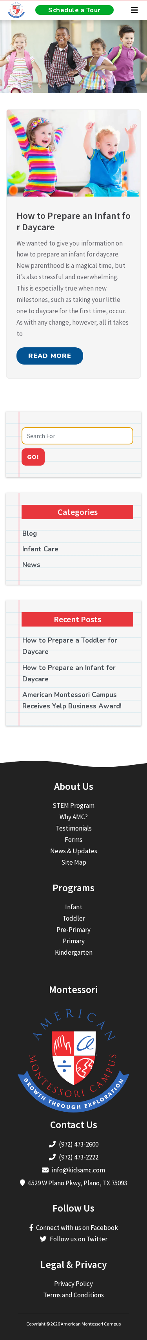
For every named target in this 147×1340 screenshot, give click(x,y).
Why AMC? (74, 817)
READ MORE (49, 356)
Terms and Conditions (73, 1295)
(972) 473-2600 (78, 1144)
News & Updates (73, 851)
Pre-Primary (73, 929)
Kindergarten (74, 952)
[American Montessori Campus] (13, 10)
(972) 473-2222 (78, 1157)
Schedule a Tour (74, 9)
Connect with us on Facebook (77, 1227)
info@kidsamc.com (78, 1170)
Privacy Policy (73, 1283)
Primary (74, 941)
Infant (73, 907)
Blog (29, 533)
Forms (73, 839)
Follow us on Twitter (78, 1239)
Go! (33, 457)
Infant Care (40, 549)
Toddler (73, 918)
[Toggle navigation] (134, 10)
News (31, 564)
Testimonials (74, 828)
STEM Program (73, 805)
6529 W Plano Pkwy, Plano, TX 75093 (77, 1183)
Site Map (73, 862)
